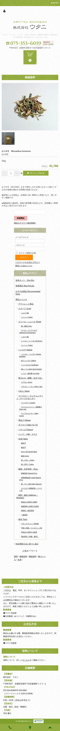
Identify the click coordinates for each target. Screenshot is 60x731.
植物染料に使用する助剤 (30, 506)
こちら (27, 660)
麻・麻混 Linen (26, 326)
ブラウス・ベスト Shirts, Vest (31, 386)
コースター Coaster (28, 403)
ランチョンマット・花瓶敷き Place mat (30, 408)
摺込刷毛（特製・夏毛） (30, 536)
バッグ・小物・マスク (27, 434)
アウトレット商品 (25, 304)
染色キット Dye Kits (25, 280)
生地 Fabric (23, 439)
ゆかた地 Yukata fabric (29, 452)
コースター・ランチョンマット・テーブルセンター (29, 397)
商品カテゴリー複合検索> (25, 223)
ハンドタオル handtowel (29, 365)
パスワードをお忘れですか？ (27, 262)
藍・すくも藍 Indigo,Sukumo (31, 484)
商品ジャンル (21, 299)
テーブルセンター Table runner (28, 414)
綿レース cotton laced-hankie (31, 369)
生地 (19, 560)
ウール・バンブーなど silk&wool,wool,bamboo (28, 331)
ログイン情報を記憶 (27, 253)
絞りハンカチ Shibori (28, 360)
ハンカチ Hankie (25, 350)
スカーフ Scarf (24, 308)
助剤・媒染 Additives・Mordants (27, 496)
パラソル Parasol (25, 430)
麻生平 (23, 443)
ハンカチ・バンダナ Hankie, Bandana (30, 355)
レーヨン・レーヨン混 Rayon (31, 341)
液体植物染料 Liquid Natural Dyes (30, 479)
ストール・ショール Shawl (29, 322)
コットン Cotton (27, 317)
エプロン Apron (26, 382)
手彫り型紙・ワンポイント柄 (31, 528)
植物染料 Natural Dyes (29, 473)
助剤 (16, 556)
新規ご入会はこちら (23, 266)
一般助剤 (24, 515)
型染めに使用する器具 (29, 532)
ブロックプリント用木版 (30, 524)
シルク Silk (25, 313)
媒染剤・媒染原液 (27, 510)
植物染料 (23, 556)
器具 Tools (22, 519)
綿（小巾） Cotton (27, 460)
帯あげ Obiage (24, 420)
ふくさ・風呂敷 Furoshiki (30, 373)
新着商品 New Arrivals (25, 286)
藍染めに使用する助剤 (29, 502)
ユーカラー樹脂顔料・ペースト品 (30, 489)
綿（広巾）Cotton (27, 464)
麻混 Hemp (25, 456)
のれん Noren (24, 391)
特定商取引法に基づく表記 (27, 544)
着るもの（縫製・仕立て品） (30, 378)
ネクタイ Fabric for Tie (28, 425)
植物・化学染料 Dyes (28, 469)
